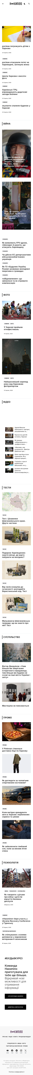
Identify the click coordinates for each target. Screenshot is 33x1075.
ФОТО (6, 295)
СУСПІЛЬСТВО (11, 637)
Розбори (5, 239)
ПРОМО (7, 717)
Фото (12, 323)
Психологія (13, 891)
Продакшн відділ (24, 1036)
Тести (4, 515)
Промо (5, 745)
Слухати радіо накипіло (15, 996)
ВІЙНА (6, 123)
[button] (3, 3)
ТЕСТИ (7, 487)
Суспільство (21, 891)
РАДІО (10, 1036)
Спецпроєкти (12, 1043)
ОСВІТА (15, 1036)
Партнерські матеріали (9, 931)
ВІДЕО (6, 402)
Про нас (5, 1036)
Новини (5, 58)
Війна (6, 891)
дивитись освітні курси (15, 1007)
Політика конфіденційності (16, 1072)
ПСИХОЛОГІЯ (10, 862)
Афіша (19, 1043)
